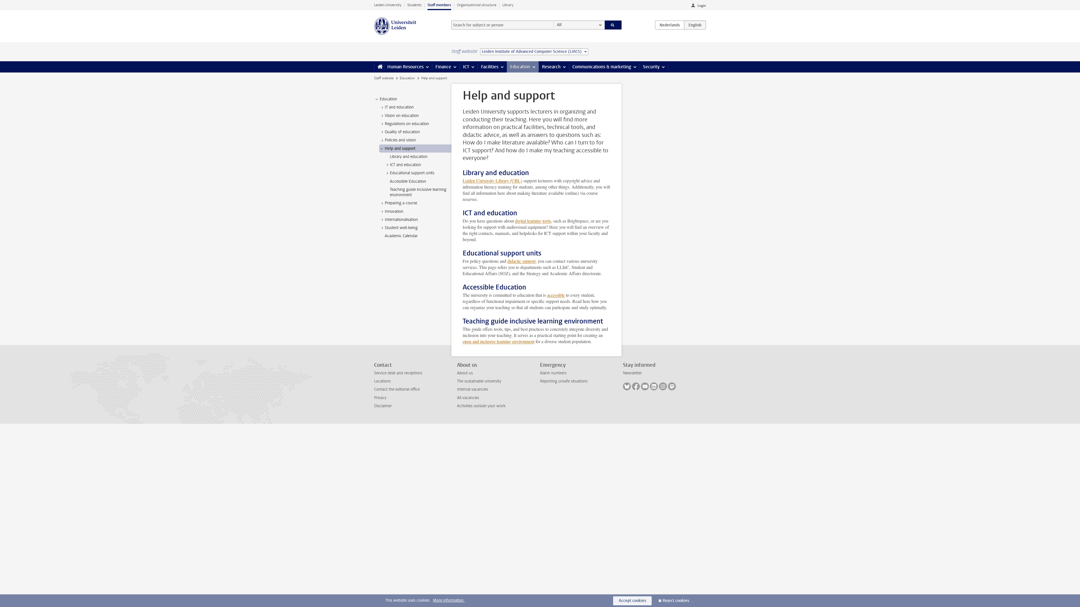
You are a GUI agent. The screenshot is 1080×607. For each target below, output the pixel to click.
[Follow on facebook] (636, 386)
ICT (466, 67)
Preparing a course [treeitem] (401, 203)
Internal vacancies (472, 389)
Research (551, 67)
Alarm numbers (553, 373)
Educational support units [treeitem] (412, 173)
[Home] (379, 67)
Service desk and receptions (398, 373)
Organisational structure (476, 5)
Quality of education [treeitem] (402, 132)
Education (520, 67)
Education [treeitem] (388, 99)
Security (651, 67)
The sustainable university (479, 381)
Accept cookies (632, 600)
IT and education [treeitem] (399, 107)
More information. (449, 600)
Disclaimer (383, 406)
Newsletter (632, 373)
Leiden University (387, 5)
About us (465, 373)
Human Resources (405, 67)
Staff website (383, 78)
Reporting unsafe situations (564, 381)
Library (507, 5)
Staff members (439, 5)
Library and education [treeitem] (409, 156)
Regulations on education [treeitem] (407, 123)
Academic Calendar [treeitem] (401, 236)
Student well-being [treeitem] (401, 227)
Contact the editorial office (397, 389)
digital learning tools (533, 221)
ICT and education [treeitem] (405, 164)
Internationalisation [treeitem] (401, 219)
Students (414, 5)
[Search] (613, 25)
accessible (556, 295)
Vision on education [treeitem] (402, 115)
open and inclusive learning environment (498, 341)
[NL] (669, 25)
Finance (443, 67)
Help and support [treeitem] (400, 148)
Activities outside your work (481, 406)
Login (702, 5)
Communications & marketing (601, 67)
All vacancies (468, 397)
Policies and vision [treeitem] (400, 140)
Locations (382, 381)
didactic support (521, 261)
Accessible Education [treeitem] (408, 181)
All (559, 25)
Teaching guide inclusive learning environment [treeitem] (418, 192)
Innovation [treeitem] (394, 211)
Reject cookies (676, 600)
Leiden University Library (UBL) (492, 181)
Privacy (380, 397)
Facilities (489, 67)
